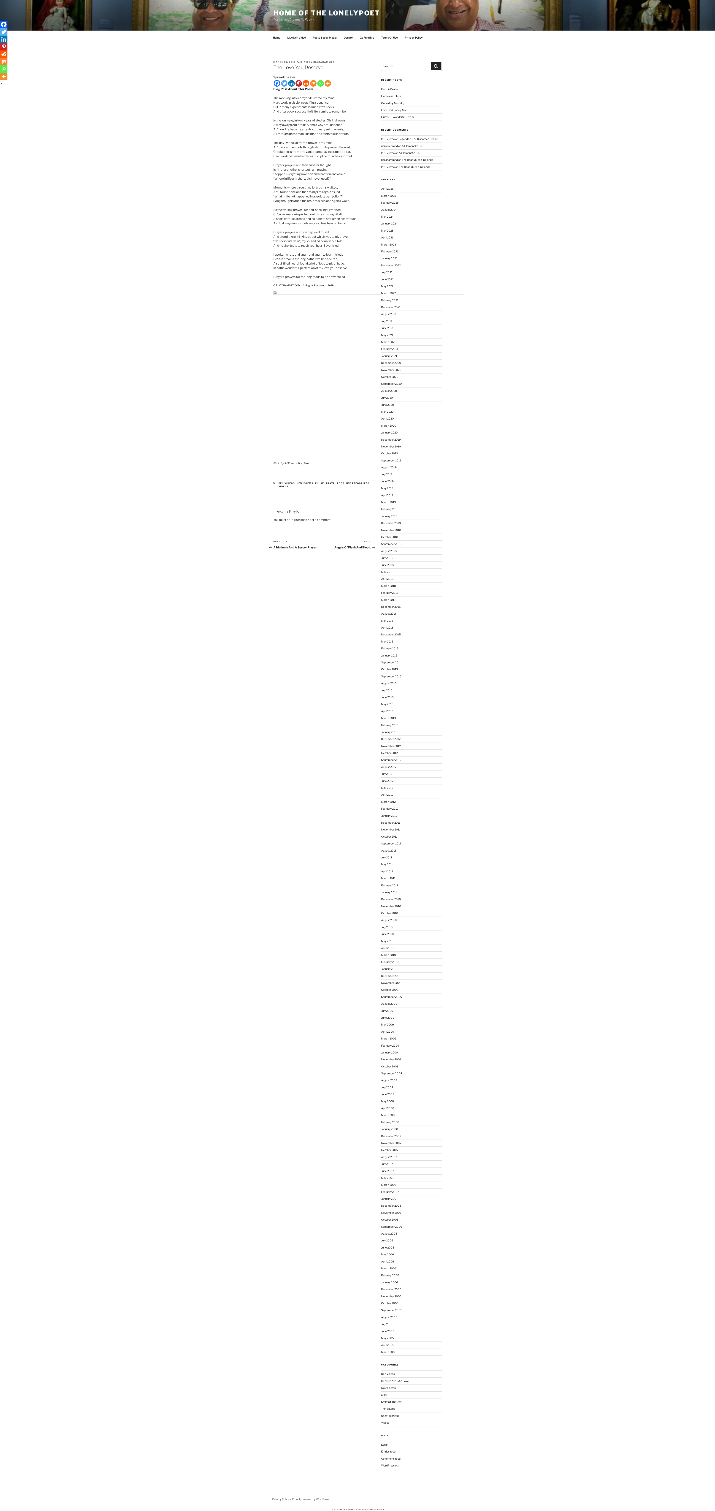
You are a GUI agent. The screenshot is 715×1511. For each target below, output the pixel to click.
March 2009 (388, 1038)
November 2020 (391, 369)
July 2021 (386, 321)
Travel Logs (335, 483)
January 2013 (389, 732)
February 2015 (389, 648)
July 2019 (387, 474)
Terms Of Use (389, 37)
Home (276, 37)
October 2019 (389, 453)
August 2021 (388, 314)
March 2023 (388, 244)
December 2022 (391, 265)
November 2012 (391, 746)
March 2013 (388, 718)
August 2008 (389, 1080)
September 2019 (391, 460)
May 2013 (387, 704)
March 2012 (388, 801)
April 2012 (387, 794)
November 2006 (391, 1212)
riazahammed (324, 62)
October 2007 (389, 1149)
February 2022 (389, 300)
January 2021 (389, 355)
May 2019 (387, 488)
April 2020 (387, 418)
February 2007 (390, 1191)
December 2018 (391, 523)
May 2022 (387, 286)
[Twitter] (284, 83)
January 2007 (389, 1198)
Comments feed (391, 1458)
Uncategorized (358, 483)
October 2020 (389, 376)
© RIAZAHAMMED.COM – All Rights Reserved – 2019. (303, 285)
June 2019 (387, 481)
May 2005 (387, 1338)
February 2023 (390, 251)
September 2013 (391, 676)
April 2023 (387, 237)
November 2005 (391, 1296)
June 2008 (387, 1094)
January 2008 (389, 1129)
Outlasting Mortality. (393, 103)
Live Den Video (296, 37)
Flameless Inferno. (392, 96)
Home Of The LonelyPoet (326, 13)
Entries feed (388, 1451)
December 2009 (391, 975)
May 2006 (387, 1254)
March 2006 (388, 1268)
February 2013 (389, 725)
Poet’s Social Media (325, 37)
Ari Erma (289, 463)
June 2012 (387, 780)
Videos (284, 486)
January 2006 (389, 1282)
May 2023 (387, 230)
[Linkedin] (291, 83)
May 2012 (387, 787)
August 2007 (389, 1157)
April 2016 (387, 627)
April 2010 (387, 948)
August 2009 (389, 1003)
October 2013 (389, 669)
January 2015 (389, 655)
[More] (328, 83)
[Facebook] (277, 83)
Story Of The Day (391, 1401)
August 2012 (388, 766)
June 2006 (387, 1247)
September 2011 (391, 843)
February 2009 (390, 1045)
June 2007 (387, 1171)
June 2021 (387, 328)
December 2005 (391, 1289)
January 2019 (389, 516)
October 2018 (389, 537)
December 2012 (391, 739)
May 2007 (387, 1177)
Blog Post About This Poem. (293, 89)
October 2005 (389, 1303)
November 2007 (391, 1143)
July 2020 (387, 397)
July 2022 (387, 272)
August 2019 (389, 467)
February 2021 (389, 348)
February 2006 (390, 1275)
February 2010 (390, 961)
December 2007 (391, 1136)
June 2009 (387, 1017)
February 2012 (389, 808)
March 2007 (388, 1184)
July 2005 (387, 1324)
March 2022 (388, 293)
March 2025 (388, 195)
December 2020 (391, 362)
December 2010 (391, 899)
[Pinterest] (298, 83)
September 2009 (391, 996)
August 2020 (389, 390)
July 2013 (387, 690)
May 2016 (387, 620)
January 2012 (389, 815)
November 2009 (391, 982)
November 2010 (391, 906)
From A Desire (389, 89)
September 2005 (391, 1310)
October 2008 (389, 1066)
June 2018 (387, 565)
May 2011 (387, 864)
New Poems (305, 483)
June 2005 (387, 1331)
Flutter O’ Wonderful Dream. (397, 116)
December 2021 (391, 307)
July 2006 (387, 1240)
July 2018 (387, 557)
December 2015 (391, 634)
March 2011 (388, 878)
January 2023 (389, 258)
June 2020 (387, 404)
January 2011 (389, 892)
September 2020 (391, 383)
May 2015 (387, 641)
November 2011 (391, 829)
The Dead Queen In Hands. (417, 159)
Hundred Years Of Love (395, 1380)
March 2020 (388, 425)
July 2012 (386, 773)
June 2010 (387, 934)
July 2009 (387, 1010)
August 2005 (389, 1317)
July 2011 (386, 857)
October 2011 (389, 836)
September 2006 (391, 1226)
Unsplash (303, 463)
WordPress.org (390, 1465)
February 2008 (390, 1122)
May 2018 (387, 571)
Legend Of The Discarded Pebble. (418, 138)
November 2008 (391, 1059)
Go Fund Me (367, 37)
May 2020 (387, 411)
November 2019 (391, 446)
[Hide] (1, 83)
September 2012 (391, 759)
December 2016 (391, 606)
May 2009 (387, 1024)
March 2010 (388, 954)
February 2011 (389, 885)
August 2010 (389, 920)
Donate (348, 37)
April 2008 (387, 1108)
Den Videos (287, 483)
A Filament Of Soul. (413, 146)
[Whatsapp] (320, 83)
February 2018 (389, 592)
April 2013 (387, 711)
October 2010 (389, 913)
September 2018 (391, 543)
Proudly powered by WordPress (310, 1499)
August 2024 (389, 209)
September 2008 (391, 1073)
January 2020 (389, 432)
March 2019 (388, 502)
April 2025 (387, 188)
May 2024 (387, 216)
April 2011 (387, 871)
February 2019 (389, 509)
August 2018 (389, 551)
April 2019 (387, 495)
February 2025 (390, 202)
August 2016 (389, 613)
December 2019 (391, 439)
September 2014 (391, 662)
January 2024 (389, 223)
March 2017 (388, 599)
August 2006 (389, 1233)
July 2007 (387, 1163)
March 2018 (388, 585)
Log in (384, 1444)
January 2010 (389, 968)
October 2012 (389, 752)
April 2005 (387, 1345)
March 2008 (388, 1115)
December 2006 (391, 1205)
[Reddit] (306, 83)
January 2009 (389, 1052)
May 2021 (387, 335)
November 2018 (391, 530)
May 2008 (387, 1101)
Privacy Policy (414, 37)
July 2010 (387, 927)
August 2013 (389, 683)
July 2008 (387, 1087)
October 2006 (389, 1219)
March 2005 (388, 1352)
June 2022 (387, 279)
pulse (319, 483)
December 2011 (390, 822)
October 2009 (389, 989)
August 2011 (388, 850)
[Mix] (313, 83)
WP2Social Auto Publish (343, 1509)
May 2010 (387, 941)
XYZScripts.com (376, 1509)
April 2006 (387, 1261)
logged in (297, 520)
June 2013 (387, 697)
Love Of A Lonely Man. (394, 110)
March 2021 (388, 342)
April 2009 (387, 1031)
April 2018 (387, 578)
